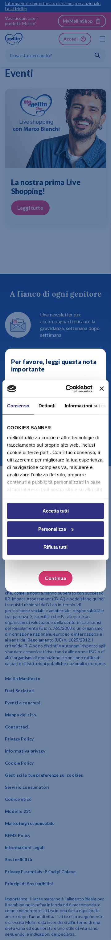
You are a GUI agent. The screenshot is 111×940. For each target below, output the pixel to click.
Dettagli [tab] (47, 405)
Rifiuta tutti (55, 547)
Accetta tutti (56, 510)
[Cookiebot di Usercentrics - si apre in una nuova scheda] (68, 389)
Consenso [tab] (18, 405)
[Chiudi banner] (102, 389)
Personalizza (52, 529)
